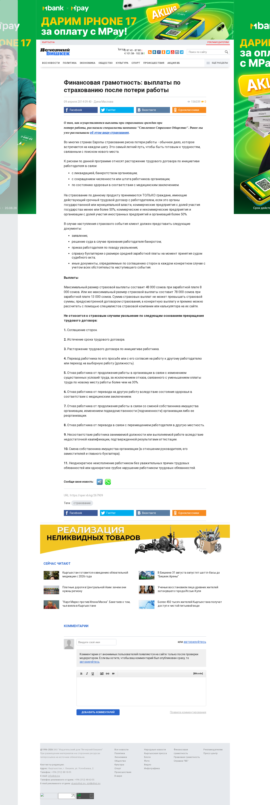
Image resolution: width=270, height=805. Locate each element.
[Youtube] (172, 52)
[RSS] (150, 52)
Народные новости (155, 749)
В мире (118, 776)
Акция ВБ (173, 63)
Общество (105, 63)
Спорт (135, 63)
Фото (147, 761)
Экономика (87, 63)
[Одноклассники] (163, 52)
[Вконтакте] (154, 52)
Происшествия (153, 63)
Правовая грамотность (187, 757)
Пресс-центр (210, 753)
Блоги (147, 757)
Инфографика (152, 768)
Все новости (51, 63)
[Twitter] (168, 52)
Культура (122, 63)
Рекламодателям (218, 42)
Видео (147, 764)
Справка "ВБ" (181, 761)
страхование (82, 503)
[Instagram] (177, 52)
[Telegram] (181, 52)
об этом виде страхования (109, 133)
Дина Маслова (103, 101)
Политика (69, 63)
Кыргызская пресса (155, 753)
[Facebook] (159, 52)
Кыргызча (48, 42)
